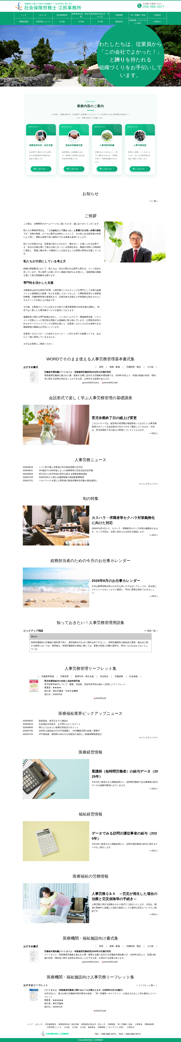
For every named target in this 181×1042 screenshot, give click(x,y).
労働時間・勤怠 (133, 367)
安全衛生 (104, 676)
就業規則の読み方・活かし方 (93, 1024)
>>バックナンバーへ (148, 484)
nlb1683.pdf (101, 698)
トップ (30, 1024)
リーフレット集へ (146, 985)
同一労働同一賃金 (125, 1024)
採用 (101, 367)
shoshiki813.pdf (110, 382)
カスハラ (38, 1024)
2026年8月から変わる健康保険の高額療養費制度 (61, 477)
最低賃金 (91, 1027)
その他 (150, 367)
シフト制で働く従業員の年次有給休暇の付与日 (61, 467)
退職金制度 (149, 1024)
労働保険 (119, 676)
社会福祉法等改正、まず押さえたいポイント (60, 724)
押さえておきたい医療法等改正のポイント (59, 727)
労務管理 (64, 676)
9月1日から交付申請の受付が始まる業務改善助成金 (63, 474)
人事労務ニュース (54, 1027)
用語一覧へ (152, 631)
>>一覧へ (153, 201)
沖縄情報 (111, 1024)
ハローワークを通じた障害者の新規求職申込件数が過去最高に (68, 480)
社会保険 (133, 676)
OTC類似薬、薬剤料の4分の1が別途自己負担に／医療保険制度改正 (70, 734)
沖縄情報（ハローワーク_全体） (111, 1027)
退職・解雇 (114, 367)
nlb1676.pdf (101, 1011)
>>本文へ (153, 433)
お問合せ (130, 1027)
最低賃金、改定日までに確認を (53, 721)
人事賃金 (138, 1024)
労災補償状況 (50, 1024)
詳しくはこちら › (41, 169)
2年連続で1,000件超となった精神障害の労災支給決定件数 (66, 470)
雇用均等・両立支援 (84, 676)
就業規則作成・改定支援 (68, 1024)
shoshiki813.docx (91, 382)
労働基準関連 (47, 676)
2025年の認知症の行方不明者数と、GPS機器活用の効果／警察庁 (69, 731)
